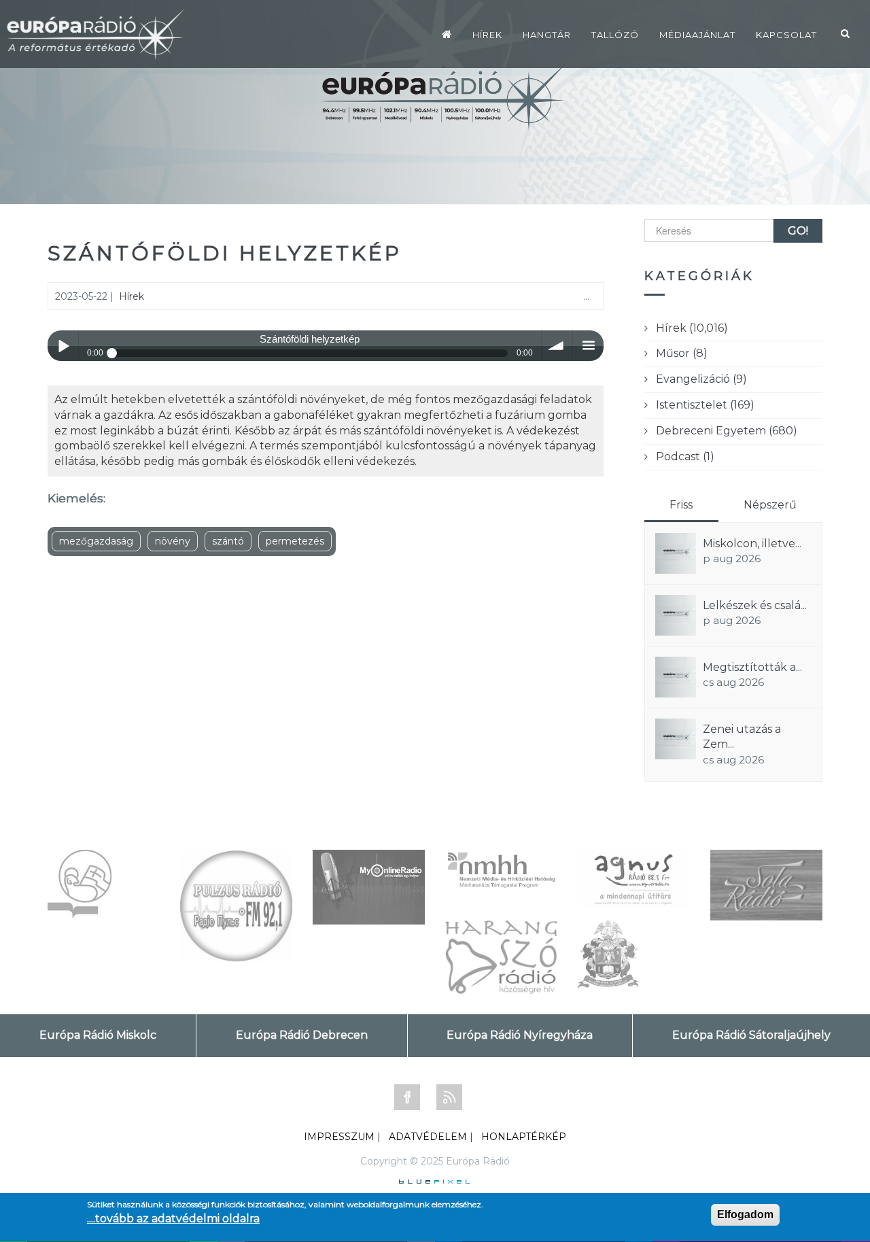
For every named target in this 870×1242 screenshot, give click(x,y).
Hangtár (547, 34)
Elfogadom (745, 1214)
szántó (228, 541)
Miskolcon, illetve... (752, 543)
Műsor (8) (682, 353)
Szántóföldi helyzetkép (225, 253)
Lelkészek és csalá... (755, 605)
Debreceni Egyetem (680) (726, 430)
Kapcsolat (786, 34)
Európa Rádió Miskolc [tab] (97, 1035)
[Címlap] (447, 34)
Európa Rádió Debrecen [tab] (302, 1035)
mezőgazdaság (96, 541)
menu (588, 345)
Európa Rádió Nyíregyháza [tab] (520, 1035)
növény (172, 541)
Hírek (487, 34)
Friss (681, 504)
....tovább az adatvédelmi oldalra (173, 1219)
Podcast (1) (685, 456)
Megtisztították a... (752, 667)
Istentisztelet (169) (705, 404)
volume (557, 345)
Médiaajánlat (697, 34)
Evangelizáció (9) (701, 379)
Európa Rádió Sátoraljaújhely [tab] (751, 1035)
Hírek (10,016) (692, 328)
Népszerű (770, 504)
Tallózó (615, 34)
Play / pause (63, 345)
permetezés (295, 541)
